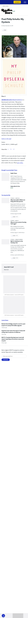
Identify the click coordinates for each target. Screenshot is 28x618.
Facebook (8, 149)
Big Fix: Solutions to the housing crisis (17, 242)
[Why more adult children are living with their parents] (5, 201)
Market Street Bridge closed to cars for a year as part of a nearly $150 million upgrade (13, 324)
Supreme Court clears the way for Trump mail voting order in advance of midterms (13, 331)
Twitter (10, 149)
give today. (20, 162)
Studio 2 (12, 198)
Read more (6, 269)
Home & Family (6, 6)
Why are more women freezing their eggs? (18, 223)
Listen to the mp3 (6, 138)
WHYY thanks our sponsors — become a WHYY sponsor (14, 294)
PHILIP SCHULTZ (17, 100)
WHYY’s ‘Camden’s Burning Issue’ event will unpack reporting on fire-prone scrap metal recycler (13, 339)
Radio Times (14, 173)
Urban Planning (19, 239)
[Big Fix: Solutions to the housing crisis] (5, 242)
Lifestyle (17, 198)
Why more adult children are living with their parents (18, 200)
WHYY (5, 2)
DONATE (17, 2)
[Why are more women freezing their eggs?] (5, 223)
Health (16, 220)
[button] (3, 615)
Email (13, 149)
